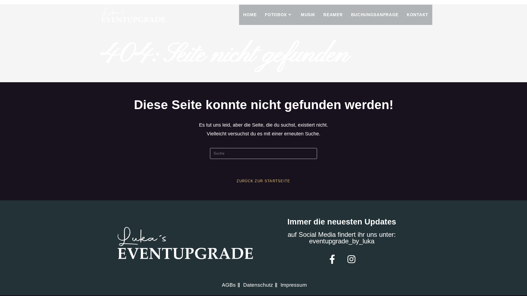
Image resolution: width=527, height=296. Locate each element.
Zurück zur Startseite (263, 181)
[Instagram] (351, 259)
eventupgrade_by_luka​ (341, 241)
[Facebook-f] (332, 259)
